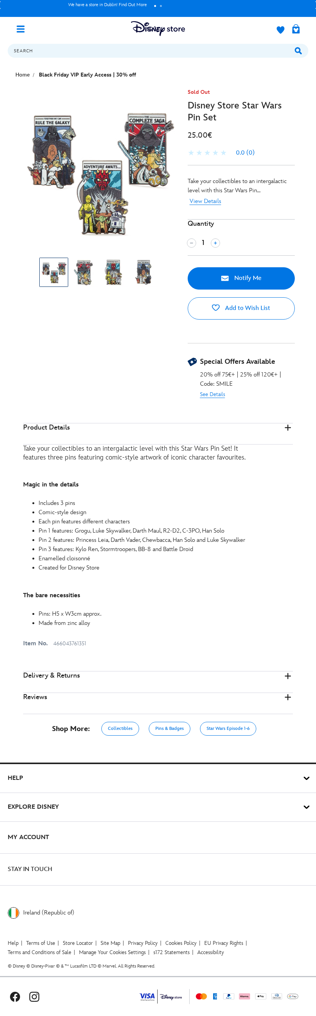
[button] (158, 434)
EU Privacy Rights (223, 943)
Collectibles (120, 728)
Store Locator (78, 943)
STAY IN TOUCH (30, 869)
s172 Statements (171, 952)
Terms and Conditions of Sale (39, 952)
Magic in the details (51, 484)
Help (13, 943)
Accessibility (210, 952)
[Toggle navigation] (23, 28)
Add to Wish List (247, 308)
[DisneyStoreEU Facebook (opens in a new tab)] (15, 996)
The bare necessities (51, 595)
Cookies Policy (181, 943)
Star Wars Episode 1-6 (228, 728)
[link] (221, 153)
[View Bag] (296, 29)
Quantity (201, 224)
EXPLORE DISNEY (33, 807)
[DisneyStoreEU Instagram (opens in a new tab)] (34, 996)
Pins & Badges (169, 728)
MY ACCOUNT (28, 837)
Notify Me (247, 278)
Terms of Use (40, 943)
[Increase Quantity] (215, 243)
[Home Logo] (158, 28)
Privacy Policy (143, 943)
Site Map (110, 943)
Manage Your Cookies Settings (112, 952)
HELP (15, 778)
